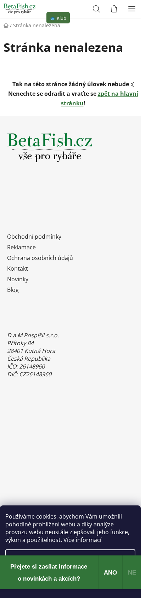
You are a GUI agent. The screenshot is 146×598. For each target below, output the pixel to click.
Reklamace (21, 247)
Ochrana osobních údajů (40, 258)
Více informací (82, 540)
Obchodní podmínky (34, 236)
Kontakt (17, 268)
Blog (13, 290)
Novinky (17, 279)
